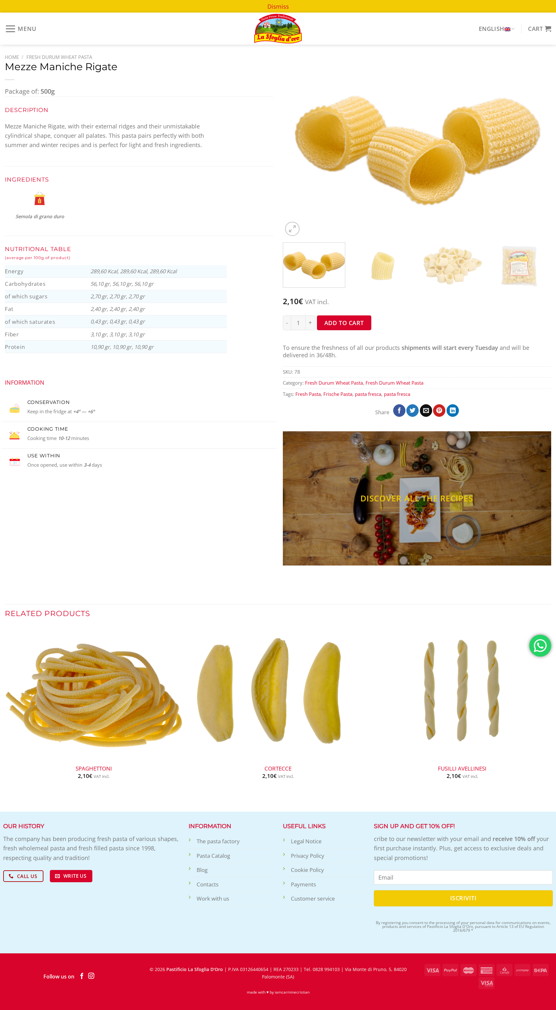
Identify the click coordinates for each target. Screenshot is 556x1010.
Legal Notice (306, 841)
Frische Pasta (337, 394)
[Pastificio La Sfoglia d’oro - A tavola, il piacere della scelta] (278, 29)
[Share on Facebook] (399, 410)
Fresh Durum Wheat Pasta (59, 57)
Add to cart (344, 323)
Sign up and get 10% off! (414, 826)
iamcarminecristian (292, 992)
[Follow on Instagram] (91, 976)
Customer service (313, 898)
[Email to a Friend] (426, 410)
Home (12, 57)
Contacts (207, 884)
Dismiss (278, 6)
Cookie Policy (307, 870)
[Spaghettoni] (94, 693)
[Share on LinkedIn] (453, 410)
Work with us (213, 898)
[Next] (537, 146)
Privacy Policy (307, 855)
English (492, 28)
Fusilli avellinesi (462, 768)
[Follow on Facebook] (82, 976)
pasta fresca (368, 394)
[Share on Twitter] (412, 410)
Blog (202, 870)
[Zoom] (292, 229)
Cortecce (278, 768)
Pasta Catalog (213, 855)
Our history (23, 826)
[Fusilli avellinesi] (462, 693)
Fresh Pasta (308, 394)
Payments (303, 884)
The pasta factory (218, 841)
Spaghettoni (94, 768)
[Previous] (296, 146)
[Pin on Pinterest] (439, 410)
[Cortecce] (278, 693)
